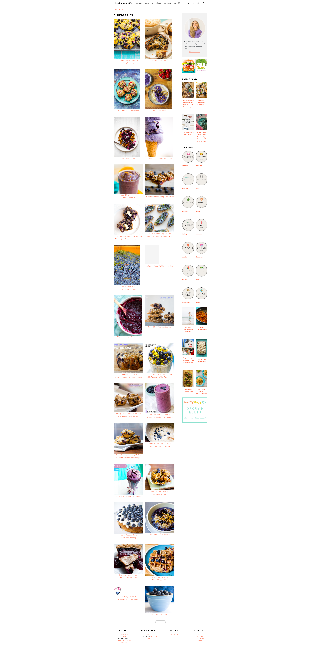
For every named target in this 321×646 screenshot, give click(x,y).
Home (115, 9)
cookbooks (149, 3)
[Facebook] (189, 3)
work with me (174, 634)
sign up (149, 634)
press (124, 636)
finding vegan (200, 638)
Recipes (121, 9)
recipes (139, 3)
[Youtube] (194, 3)
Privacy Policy (121, 640)
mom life (177, 3)
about (158, 3)
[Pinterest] (198, 3)
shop (199, 634)
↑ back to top (160, 622)
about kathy (124, 634)
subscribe (167, 3)
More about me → (194, 52)
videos (200, 640)
